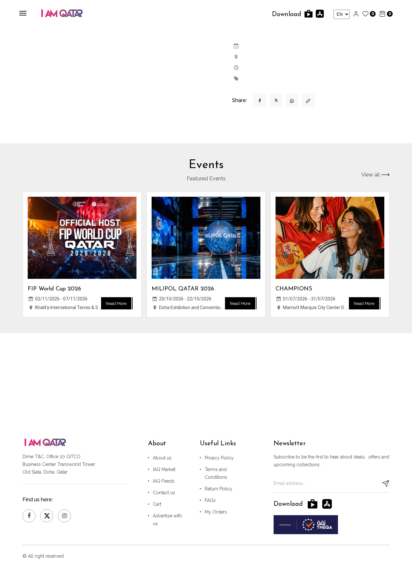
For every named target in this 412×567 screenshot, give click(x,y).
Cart (157, 504)
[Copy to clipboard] (308, 100)
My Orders (216, 512)
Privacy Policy (219, 457)
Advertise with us (167, 519)
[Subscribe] (385, 483)
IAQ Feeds (163, 481)
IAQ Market (164, 469)
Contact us (164, 492)
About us (162, 457)
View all (370, 174)
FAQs (210, 500)
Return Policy (218, 488)
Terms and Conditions (216, 473)
